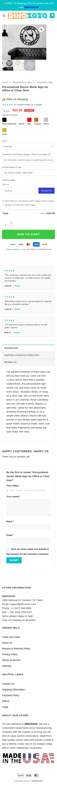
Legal (5, 707)
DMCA (5, 701)
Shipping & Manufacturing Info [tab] (21, 355)
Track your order (11, 637)
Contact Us (8, 683)
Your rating (12, 485)
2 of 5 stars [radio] (12, 490)
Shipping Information (13, 689)
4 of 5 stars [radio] (28, 490)
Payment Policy (10, 695)
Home (5, 82)
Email (10, 535)
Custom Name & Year (11, 167)
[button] (4, 15)
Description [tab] (11, 348)
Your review (13, 496)
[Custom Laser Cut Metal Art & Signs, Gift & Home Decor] (27, 15)
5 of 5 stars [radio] (40, 490)
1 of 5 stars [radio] (7, 490)
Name (10, 521)
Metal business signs (22, 82)
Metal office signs (45, 82)
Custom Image (8, 180)
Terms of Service (11, 660)
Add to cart (28, 234)
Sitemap (6, 666)
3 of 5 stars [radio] (19, 490)
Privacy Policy (10, 654)
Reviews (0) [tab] (10, 362)
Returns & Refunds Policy (16, 648)
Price (9, 141)
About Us (7, 642)
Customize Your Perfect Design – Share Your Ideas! (26, 154)
